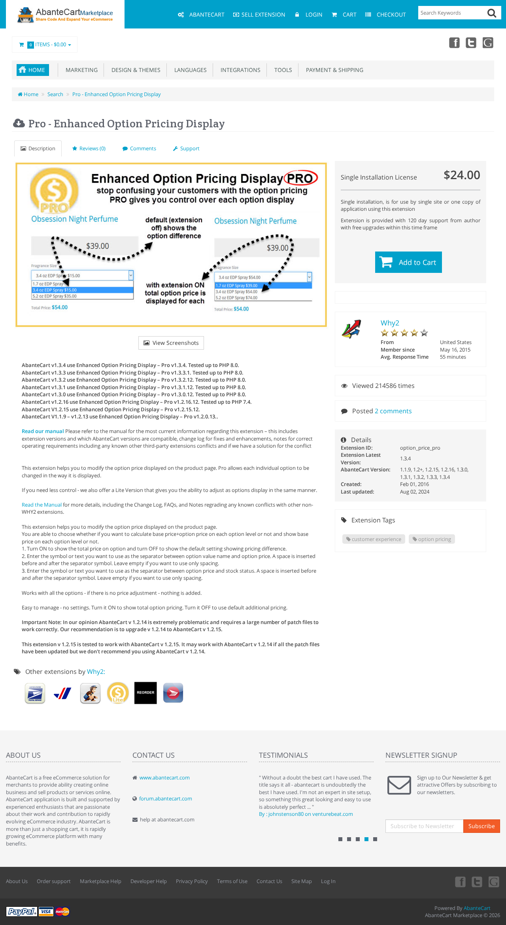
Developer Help (148, 881)
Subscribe (481, 826)
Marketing (80, 70)
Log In (328, 881)
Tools (281, 70)
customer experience (376, 539)
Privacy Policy (192, 881)
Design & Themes (134, 70)
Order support (54, 881)
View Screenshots (174, 342)
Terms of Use (232, 881)
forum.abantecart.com (165, 798)
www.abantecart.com (165, 777)
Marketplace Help (100, 881)
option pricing (434, 539)
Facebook (454, 42)
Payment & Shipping (333, 70)
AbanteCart (477, 908)
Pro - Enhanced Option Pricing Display (116, 94)
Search (55, 94)
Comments (142, 148)
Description (40, 148)
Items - (48, 44)
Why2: (96, 671)
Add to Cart (417, 262)
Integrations (239, 70)
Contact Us (269, 881)
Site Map (301, 881)
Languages (189, 70)
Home (36, 70)
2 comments (393, 411)
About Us (17, 881)
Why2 (390, 322)
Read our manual (43, 431)
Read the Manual (42, 504)
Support (189, 148)
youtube (489, 42)
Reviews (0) (91, 148)
